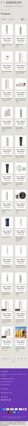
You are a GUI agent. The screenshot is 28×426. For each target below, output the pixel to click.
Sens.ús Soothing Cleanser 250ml (20, 320)
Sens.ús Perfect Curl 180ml (7, 45)
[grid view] (22, 19)
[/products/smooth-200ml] (20, 278)
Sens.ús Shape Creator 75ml (19, 183)
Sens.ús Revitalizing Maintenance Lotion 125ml (7, 128)
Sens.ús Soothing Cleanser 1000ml (6, 320)
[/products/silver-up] (7, 222)
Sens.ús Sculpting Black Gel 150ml (20, 156)
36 (18, 358)
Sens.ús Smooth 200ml (20, 293)
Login (4, 38)
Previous (4, 358)
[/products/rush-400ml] (7, 141)
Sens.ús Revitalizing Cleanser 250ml (7, 99)
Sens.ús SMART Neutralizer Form (6, 293)
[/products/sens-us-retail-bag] (7, 56)
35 (15, 358)
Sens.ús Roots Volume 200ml (19, 127)
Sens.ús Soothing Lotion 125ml (6, 347)
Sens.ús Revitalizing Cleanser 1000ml (20, 72)
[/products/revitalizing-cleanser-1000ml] (20, 56)
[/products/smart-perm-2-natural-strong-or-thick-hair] (20, 222)
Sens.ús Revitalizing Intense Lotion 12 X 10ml (20, 100)
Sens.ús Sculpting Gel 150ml (6, 183)
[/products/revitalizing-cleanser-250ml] (7, 84)
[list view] (25, 19)
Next (13, 361)
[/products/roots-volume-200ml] (20, 112)
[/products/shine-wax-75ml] (20, 195)
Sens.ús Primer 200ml (19, 45)
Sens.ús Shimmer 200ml (6, 210)
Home (2, 10)
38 (25, 358)
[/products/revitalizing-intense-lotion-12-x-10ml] (20, 84)
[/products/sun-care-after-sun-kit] (20, 332)
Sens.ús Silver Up (6, 237)
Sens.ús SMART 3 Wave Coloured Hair (21, 266)
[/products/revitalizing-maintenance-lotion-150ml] (7, 112)
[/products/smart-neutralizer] (7, 278)
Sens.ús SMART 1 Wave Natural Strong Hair (20, 238)
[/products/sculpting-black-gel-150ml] (20, 141)
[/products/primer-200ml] (20, 29)
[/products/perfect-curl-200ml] (7, 29)
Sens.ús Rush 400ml (7, 155)
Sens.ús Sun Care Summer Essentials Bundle (20, 348)
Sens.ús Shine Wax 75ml (20, 210)
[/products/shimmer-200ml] (7, 195)
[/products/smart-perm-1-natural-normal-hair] (7, 250)
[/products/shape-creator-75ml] (20, 168)
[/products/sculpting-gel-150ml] (7, 168)
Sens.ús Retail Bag (6, 71)
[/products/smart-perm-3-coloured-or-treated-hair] (20, 250)
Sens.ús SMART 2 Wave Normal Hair (6, 266)
